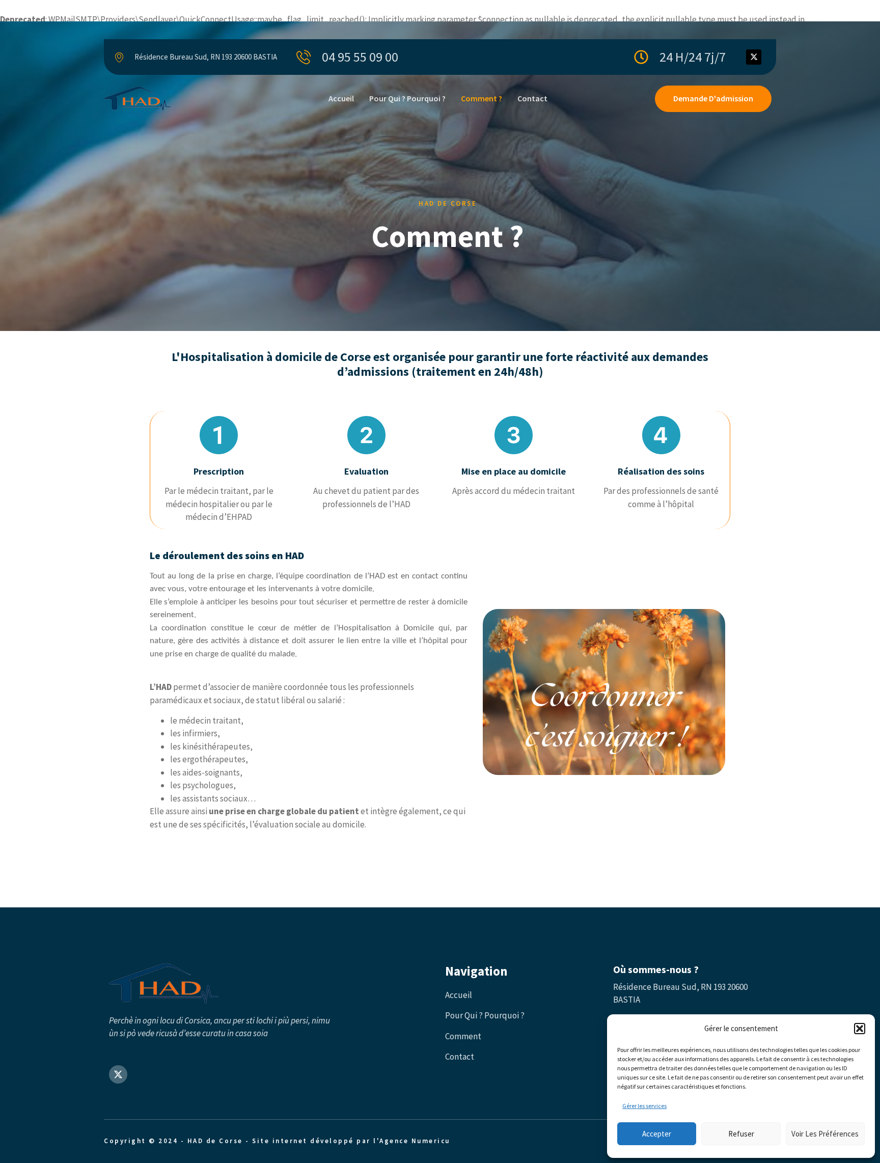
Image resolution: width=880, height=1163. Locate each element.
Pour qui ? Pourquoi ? (407, 98)
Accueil (341, 98)
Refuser (741, 1134)
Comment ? (481, 98)
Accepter (656, 1134)
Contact (532, 98)
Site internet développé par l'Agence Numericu (351, 1141)
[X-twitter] (753, 57)
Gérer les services (644, 1106)
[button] (860, 1028)
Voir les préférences (825, 1134)
